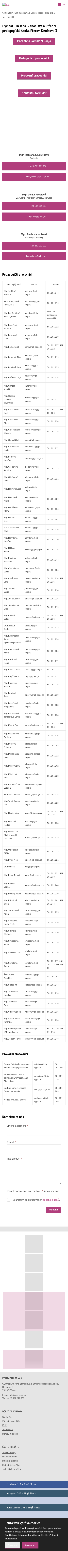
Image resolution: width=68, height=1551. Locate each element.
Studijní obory (9, 1452)
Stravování (7, 1429)
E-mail (11, 1142)
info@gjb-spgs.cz (18, 1395)
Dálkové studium (10, 1461)
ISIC (4, 1425)
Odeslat (53, 1209)
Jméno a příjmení (17, 1125)
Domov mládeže (10, 1434)
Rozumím (30, 1545)
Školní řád (7, 1417)
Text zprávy (14, 1158)
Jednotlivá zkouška (11, 1469)
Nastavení (12, 1545)
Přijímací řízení (9, 1456)
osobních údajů (51, 1199)
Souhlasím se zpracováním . (36, 1199)
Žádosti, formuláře (11, 1421)
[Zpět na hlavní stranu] (9, 4)
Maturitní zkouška (10, 1465)
